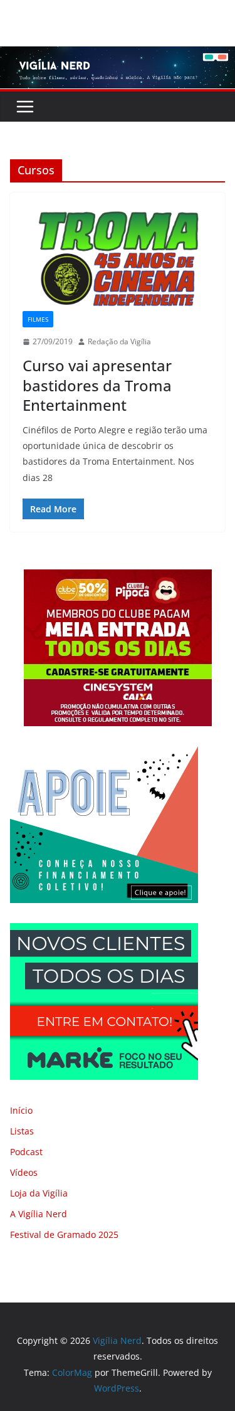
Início (21, 1110)
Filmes (38, 319)
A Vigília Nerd (38, 1214)
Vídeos (24, 1172)
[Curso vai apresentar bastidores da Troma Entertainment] (117, 258)
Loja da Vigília (39, 1193)
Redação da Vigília (119, 341)
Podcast (26, 1152)
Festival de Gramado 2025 (64, 1234)
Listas (22, 1131)
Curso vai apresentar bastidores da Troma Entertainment (97, 385)
